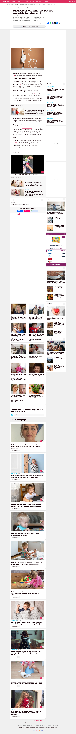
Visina (13, 204)
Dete (18, 7)
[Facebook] (34, 730)
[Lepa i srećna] (37, 725)
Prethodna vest (18, 199)
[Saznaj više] (64, 199)
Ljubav (20, 204)
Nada (27, 204)
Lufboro (20, 84)
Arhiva (56, 727)
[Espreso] (28, 725)
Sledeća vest (38, 199)
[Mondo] (20, 725)
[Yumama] (3, 1)
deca (24, 204)
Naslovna (14, 7)
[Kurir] (24, 725)
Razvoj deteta (23, 7)
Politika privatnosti (46, 727)
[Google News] (42, 730)
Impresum (20, 727)
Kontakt (33, 727)
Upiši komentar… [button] (18, 414)
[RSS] (39, 730)
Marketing (52, 727)
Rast (16, 204)
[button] (43, 23)
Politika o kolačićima (39, 727)
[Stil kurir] (53, 725)
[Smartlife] (49, 725)
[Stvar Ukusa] (33, 725)
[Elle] (45, 725)
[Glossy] (56, 725)
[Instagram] (37, 730)
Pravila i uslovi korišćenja (27, 727)
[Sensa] (41, 725)
